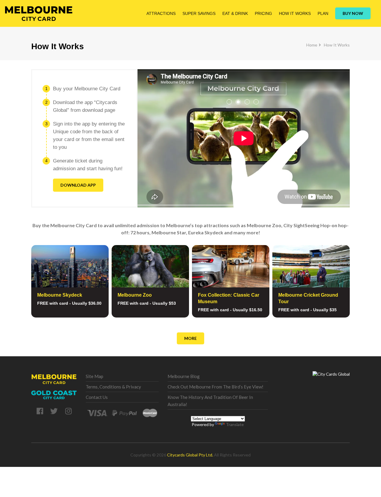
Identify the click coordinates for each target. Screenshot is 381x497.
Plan (323, 13)
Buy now (353, 13)
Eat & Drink (235, 13)
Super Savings (199, 13)
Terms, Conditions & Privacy (113, 386)
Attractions (161, 13)
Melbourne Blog (184, 376)
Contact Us (97, 397)
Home (311, 44)
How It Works (295, 13)
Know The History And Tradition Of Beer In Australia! (210, 400)
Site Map (94, 376)
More (190, 338)
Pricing (263, 13)
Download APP (78, 185)
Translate (235, 424)
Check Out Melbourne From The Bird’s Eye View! (215, 386)
